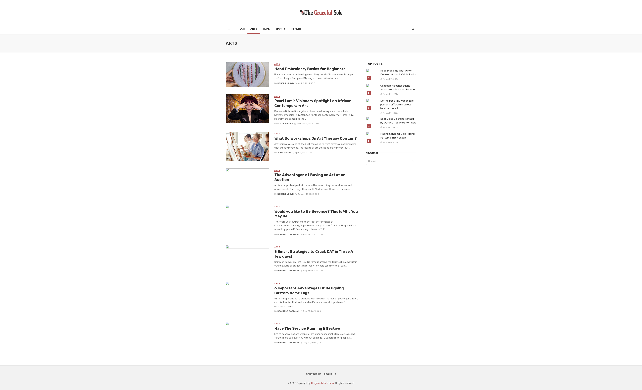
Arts (253, 28)
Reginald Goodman (288, 234)
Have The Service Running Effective (307, 328)
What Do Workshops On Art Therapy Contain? (315, 138)
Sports (281, 28)
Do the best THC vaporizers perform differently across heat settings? (397, 104)
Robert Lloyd (285, 83)
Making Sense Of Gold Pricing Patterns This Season (397, 135)
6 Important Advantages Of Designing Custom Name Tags (309, 290)
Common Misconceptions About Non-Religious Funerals (398, 87)
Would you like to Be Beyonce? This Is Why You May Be (316, 213)
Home (266, 28)
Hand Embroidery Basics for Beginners (309, 69)
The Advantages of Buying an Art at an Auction (309, 177)
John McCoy (284, 153)
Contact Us (313, 374)
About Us (330, 374)
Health (296, 28)
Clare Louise (285, 123)
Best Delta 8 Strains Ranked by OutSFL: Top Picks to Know (398, 120)
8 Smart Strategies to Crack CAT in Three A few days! (313, 253)
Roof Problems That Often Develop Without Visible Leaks (398, 72)
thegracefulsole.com (322, 383)
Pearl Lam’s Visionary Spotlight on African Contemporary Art (312, 103)
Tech (241, 28)
